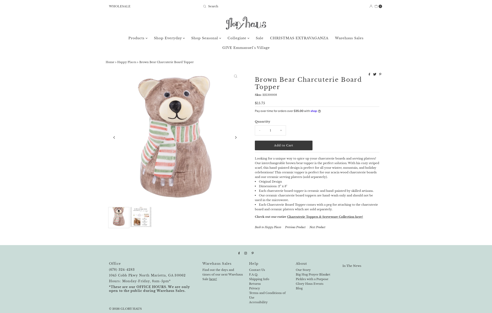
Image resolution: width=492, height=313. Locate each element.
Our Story (303, 270)
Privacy (254, 288)
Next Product (317, 227)
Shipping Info (259, 279)
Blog (299, 288)
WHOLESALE (119, 6)
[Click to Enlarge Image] (235, 76)
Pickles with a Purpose (312, 279)
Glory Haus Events (309, 283)
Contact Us (257, 270)
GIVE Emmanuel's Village (246, 48)
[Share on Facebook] (370, 74)
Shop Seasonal (205, 38)
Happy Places (126, 62)
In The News (351, 266)
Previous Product (295, 227)
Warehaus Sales (349, 38)
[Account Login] (371, 6)
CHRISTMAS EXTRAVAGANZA (299, 38)
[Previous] (114, 137)
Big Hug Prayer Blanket (313, 274)
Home (110, 62)
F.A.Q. (253, 274)
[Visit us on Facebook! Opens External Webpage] (239, 253)
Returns (255, 283)
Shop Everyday (168, 38)
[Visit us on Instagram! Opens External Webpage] (245, 253)
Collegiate (238, 38)
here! (213, 279)
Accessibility (258, 302)
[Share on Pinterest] (380, 74)
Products (137, 38)
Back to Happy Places (268, 227)
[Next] (235, 137)
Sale (259, 38)
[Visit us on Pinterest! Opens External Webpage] (253, 253)
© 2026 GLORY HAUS (125, 308)
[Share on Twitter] (375, 74)
